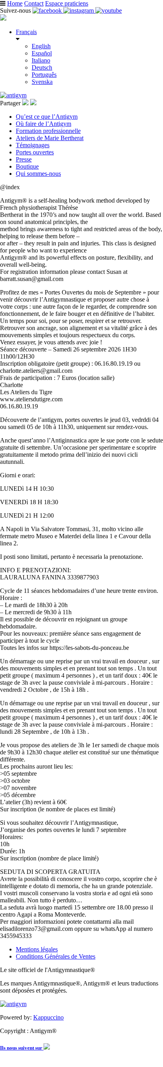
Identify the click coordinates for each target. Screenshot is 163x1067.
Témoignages (32, 145)
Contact (34, 3)
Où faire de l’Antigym (43, 123)
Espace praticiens (66, 3)
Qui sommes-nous (38, 173)
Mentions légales (37, 949)
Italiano (41, 60)
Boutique (27, 166)
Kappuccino (48, 1017)
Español (42, 53)
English (41, 46)
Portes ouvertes (35, 152)
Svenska (42, 81)
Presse (24, 159)
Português (44, 74)
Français (26, 31)
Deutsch (42, 67)
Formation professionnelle (48, 130)
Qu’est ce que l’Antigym (47, 116)
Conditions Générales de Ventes (55, 956)
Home (15, 3)
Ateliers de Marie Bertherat (49, 138)
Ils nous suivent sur (22, 1048)
